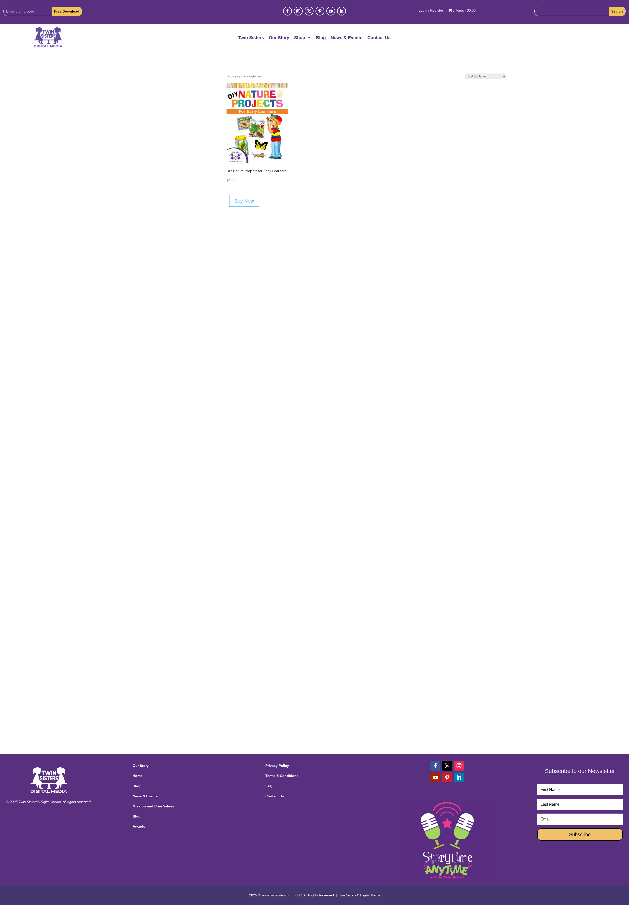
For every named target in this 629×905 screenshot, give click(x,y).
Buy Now (244, 201)
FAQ (268, 786)
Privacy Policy (277, 766)
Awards (139, 826)
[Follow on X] (309, 11)
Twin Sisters (251, 37)
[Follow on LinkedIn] (341, 11)
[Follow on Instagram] (298, 11)
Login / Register (431, 10)
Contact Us (379, 37)
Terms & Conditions (282, 776)
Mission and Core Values (153, 806)
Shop (299, 37)
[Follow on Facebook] (287, 11)
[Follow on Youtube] (330, 11)
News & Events (346, 37)
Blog (321, 37)
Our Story (279, 37)
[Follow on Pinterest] (319, 11)
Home (137, 776)
